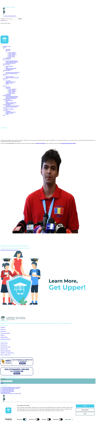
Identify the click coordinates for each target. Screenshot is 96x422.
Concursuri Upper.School (5, 333)
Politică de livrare (4, 344)
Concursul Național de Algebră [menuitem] (11, 73)
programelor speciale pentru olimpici (68, 143)
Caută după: (3, 18)
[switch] (37, 419)
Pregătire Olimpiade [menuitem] (7, 59)
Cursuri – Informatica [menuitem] (12, 54)
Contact (7, 114)
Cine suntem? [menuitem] (8, 80)
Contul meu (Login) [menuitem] (7, 46)
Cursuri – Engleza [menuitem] (11, 56)
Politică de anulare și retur (5, 346)
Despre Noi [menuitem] (5, 79)
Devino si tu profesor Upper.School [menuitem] (12, 77)
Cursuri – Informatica (12, 91)
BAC (7, 101)
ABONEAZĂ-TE (4, 20)
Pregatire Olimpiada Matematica (12, 96)
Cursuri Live (3, 329)
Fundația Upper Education (10, 112)
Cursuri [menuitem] (4, 48)
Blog (4, 115)
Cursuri (4, 85)
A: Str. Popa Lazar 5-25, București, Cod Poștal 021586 (11, 393)
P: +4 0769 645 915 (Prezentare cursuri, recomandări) (11, 387)
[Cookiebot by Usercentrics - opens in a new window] (8, 419)
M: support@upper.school (5, 392)
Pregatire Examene (6, 99)
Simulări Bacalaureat (9, 103)
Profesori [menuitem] (5, 75)
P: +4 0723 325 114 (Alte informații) (7, 391)
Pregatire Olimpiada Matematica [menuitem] (12, 60)
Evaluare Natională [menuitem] (9, 66)
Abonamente (8, 86)
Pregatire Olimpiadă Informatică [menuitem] (12, 61)
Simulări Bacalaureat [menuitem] (9, 69)
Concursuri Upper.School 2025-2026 (12, 105)
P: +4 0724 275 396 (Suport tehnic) (7, 390)
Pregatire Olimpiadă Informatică (12, 97)
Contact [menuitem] (7, 83)
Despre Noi (5, 109)
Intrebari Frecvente (9, 113)
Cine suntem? (8, 111)
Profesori (5, 107)
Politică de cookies (4, 348)
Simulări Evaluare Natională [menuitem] (11, 68)
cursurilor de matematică (40, 143)
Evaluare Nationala (9, 100)
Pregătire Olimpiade (7, 95)
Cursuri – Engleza (11, 93)
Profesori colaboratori (10, 108)
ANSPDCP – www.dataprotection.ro (7, 352)
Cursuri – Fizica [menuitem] (11, 55)
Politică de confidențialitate (6, 350)
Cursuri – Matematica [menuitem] (12, 52)
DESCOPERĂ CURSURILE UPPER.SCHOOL (9, 250)
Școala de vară (8, 94)
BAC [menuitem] (7, 67)
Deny (85, 413)
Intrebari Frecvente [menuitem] (9, 82)
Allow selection (85, 409)
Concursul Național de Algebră (11, 106)
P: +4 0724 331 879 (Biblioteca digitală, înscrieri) (10, 388)
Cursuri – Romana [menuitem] (11, 53)
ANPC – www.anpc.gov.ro (5, 354)
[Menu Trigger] (1, 44)
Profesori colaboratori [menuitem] (10, 76)
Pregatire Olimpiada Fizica (11, 98)
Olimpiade (2, 335)
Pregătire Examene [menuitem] (6, 65)
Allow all (85, 406)
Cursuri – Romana (11, 90)
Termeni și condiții (4, 342)
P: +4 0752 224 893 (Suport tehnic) (7, 389)
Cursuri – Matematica (12, 89)
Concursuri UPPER (6, 104)
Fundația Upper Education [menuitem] (10, 81)
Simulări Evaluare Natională (11, 102)
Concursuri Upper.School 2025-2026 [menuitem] (12, 72)
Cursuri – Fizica (11, 92)
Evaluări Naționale (4, 337)
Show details (68, 419)
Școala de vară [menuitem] (8, 57)
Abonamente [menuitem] (8, 49)
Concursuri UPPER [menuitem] (6, 71)
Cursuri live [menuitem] (8, 51)
